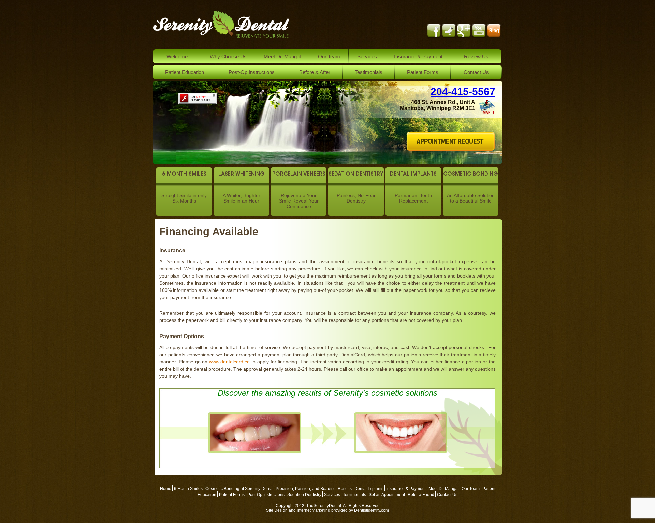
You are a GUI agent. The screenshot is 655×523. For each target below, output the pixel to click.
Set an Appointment (387, 494)
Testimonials (368, 72)
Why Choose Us (228, 56)
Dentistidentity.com (371, 510)
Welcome (177, 56)
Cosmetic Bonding (470, 174)
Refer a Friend (421, 494)
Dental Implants (413, 174)
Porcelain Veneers (298, 174)
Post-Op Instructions (252, 72)
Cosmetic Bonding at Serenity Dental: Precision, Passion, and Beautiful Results (278, 488)
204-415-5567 (463, 91)
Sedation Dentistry (356, 174)
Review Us (476, 56)
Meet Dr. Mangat (282, 56)
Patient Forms (422, 72)
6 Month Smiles (184, 174)
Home (165, 488)
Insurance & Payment (418, 56)
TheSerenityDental (323, 505)
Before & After (314, 72)
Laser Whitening (241, 174)
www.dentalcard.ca (229, 361)
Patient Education (184, 72)
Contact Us (476, 72)
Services (367, 56)
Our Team (329, 56)
